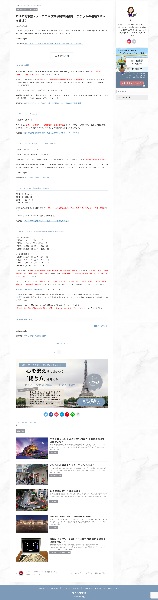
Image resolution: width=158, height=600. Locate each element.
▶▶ (101, 326)
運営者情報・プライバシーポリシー (49, 588)
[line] (72, 414)
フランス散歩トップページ (111, 588)
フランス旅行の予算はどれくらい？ (38, 177)
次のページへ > (62, 343)
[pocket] (56, 414)
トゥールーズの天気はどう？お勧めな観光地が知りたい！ (71, 516)
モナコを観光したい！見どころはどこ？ (64, 491)
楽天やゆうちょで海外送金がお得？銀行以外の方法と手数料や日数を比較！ (53, 103)
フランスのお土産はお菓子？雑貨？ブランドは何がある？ (46, 220)
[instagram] (129, 41)
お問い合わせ (76, 588)
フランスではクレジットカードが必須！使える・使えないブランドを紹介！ (53, 43)
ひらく (66, 56)
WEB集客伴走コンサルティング (92, 588)
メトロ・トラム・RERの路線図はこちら (31, 289)
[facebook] (51, 414)
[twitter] (46, 414)
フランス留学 (32, 422)
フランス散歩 (79, 593)
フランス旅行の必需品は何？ (35, 336)
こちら (18, 294)
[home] (134, 41)
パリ (19, 425)
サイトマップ (66, 588)
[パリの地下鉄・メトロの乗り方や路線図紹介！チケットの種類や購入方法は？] (62, 414)
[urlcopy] (78, 414)
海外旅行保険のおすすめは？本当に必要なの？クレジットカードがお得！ (52, 132)
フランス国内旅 (22, 422)
